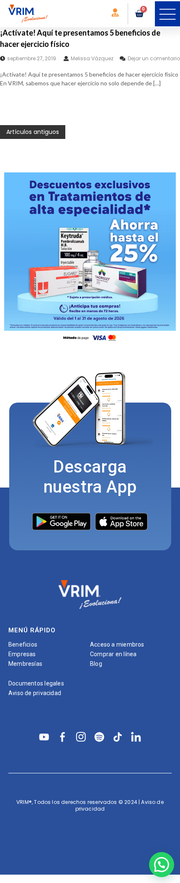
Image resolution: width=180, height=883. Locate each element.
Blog (96, 663)
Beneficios (22, 644)
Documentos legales (36, 683)
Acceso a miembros (117, 644)
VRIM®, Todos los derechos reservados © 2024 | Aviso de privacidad (90, 805)
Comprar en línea (113, 654)
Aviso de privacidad (34, 693)
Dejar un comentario (154, 58)
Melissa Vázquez (92, 58)
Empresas (22, 654)
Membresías (25, 663)
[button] (167, 13)
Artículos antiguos (32, 132)
